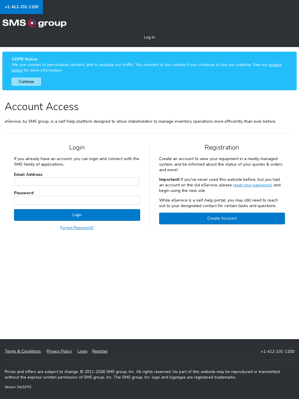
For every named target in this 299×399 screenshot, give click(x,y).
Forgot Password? (77, 227)
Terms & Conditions (23, 351)
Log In (149, 37)
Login (76, 215)
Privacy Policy (59, 351)
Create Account (222, 218)
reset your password (252, 185)
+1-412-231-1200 (21, 7)
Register (100, 351)
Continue (26, 81)
